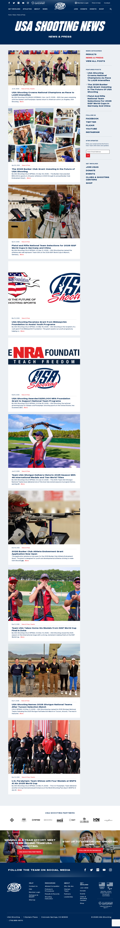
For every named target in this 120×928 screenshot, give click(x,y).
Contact (107, 3)
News (45, 9)
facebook (92, 119)
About (37, 9)
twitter (91, 122)
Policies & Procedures (49, 890)
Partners (67, 894)
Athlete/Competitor (52, 886)
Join (76, 9)
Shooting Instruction (49, 897)
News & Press (94, 58)
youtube (91, 129)
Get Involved (14, 9)
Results (91, 54)
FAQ (30, 889)
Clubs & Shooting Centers (97, 178)
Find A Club (96, 3)
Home (10, 15)
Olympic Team (67, 890)
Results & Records (52, 894)
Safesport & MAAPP (33, 896)
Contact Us (33, 886)
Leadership (68, 897)
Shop (101, 9)
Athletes (27, 9)
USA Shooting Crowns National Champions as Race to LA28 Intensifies (99, 76)
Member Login (82, 3)
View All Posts (95, 61)
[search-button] (111, 9)
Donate (83, 9)
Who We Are (68, 886)
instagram (92, 132)
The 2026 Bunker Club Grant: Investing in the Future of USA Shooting (100, 88)
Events (93, 9)
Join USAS (92, 167)
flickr (90, 125)
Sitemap (32, 900)
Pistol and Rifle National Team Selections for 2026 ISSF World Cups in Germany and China (100, 101)
